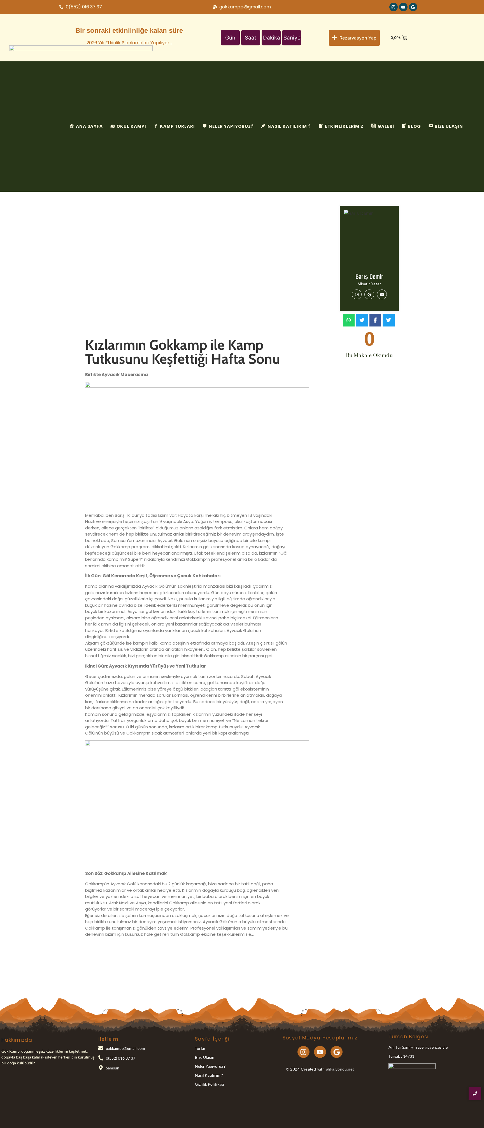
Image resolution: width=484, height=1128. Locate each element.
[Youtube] (403, 7)
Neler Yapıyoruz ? (210, 1066)
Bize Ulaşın (204, 1057)
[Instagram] (393, 7)
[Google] (413, 7)
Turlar (200, 1048)
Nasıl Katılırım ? (209, 1075)
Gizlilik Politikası (209, 1084)
